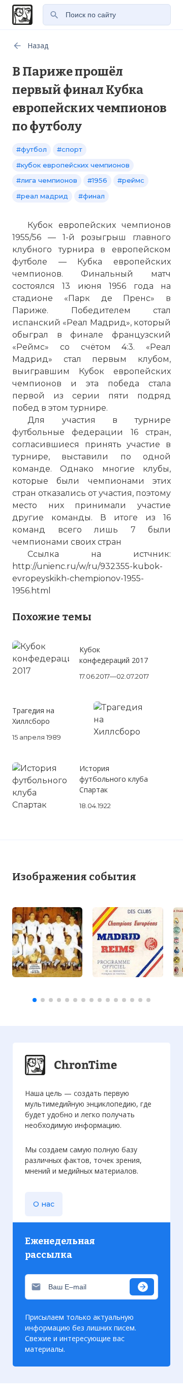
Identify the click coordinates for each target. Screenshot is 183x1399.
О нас (43, 1204)
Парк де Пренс (109, 298)
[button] (35, 1000)
